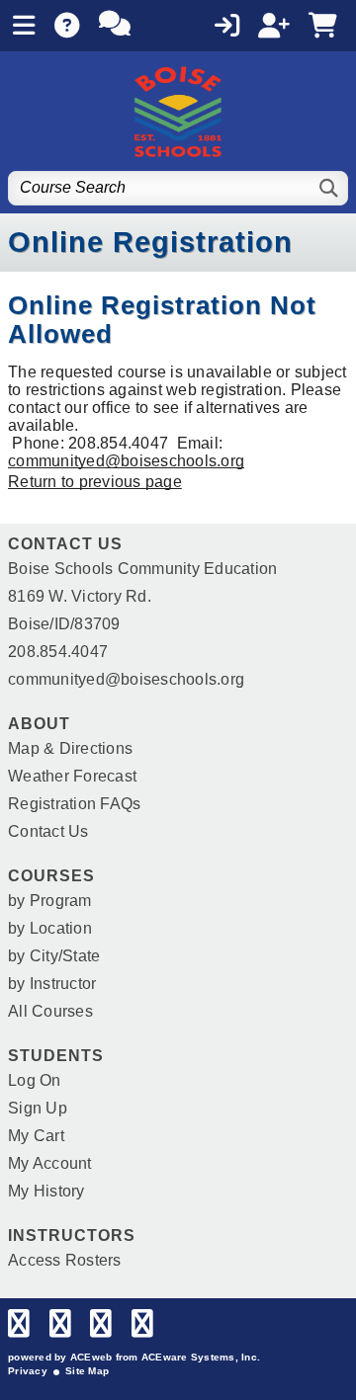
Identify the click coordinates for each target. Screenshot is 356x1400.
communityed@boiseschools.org (126, 461)
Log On (34, 1080)
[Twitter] (60, 1328)
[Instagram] (101, 1328)
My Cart (36, 1135)
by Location (50, 928)
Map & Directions (70, 748)
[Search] (329, 188)
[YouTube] (142, 1328)
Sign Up (37, 1108)
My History (46, 1191)
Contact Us (48, 831)
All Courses (50, 1011)
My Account (50, 1163)
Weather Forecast (72, 776)
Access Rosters (65, 1260)
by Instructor (52, 983)
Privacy (27, 1370)
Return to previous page (95, 481)
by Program (50, 900)
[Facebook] (19, 1328)
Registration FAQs (74, 803)
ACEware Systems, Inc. (200, 1357)
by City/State (54, 955)
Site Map (87, 1370)
